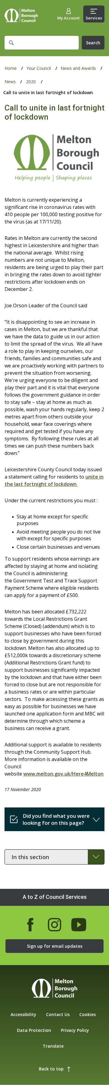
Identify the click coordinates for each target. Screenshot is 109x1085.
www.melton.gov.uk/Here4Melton (63, 773)
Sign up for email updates (54, 946)
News (10, 81)
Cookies (87, 1014)
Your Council (38, 68)
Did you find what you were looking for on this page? (56, 819)
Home (21, 15)
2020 (31, 81)
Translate (53, 1046)
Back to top (51, 1069)
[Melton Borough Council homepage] (54, 988)
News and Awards (78, 68)
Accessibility (23, 1014)
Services (94, 18)
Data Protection (34, 1030)
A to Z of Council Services (55, 897)
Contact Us (58, 1014)
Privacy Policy (75, 1030)
